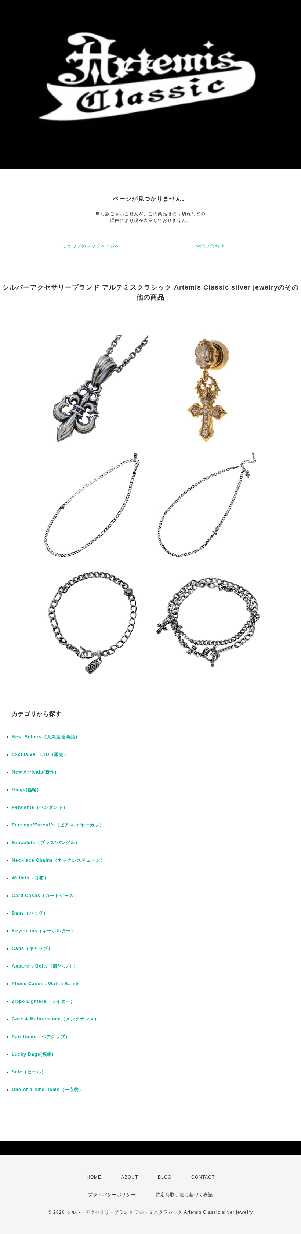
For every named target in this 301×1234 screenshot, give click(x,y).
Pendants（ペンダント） (40, 807)
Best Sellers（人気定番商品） (46, 736)
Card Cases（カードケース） (45, 895)
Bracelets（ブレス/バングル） (46, 842)
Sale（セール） (29, 1072)
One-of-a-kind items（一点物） (48, 1089)
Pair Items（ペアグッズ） (41, 1036)
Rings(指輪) (25, 789)
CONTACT (203, 1177)
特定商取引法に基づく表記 (184, 1194)
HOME (94, 1177)
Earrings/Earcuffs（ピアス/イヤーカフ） (58, 825)
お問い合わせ (210, 246)
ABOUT (129, 1177)
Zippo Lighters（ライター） (43, 1001)
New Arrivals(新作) (34, 772)
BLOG (164, 1177)
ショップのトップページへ (91, 246)
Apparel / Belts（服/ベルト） (45, 966)
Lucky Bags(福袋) (33, 1054)
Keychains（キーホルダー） (44, 930)
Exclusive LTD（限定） (40, 754)
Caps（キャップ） (32, 948)
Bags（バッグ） (30, 913)
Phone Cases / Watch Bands (46, 983)
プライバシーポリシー (112, 1194)
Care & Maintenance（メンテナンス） (55, 1019)
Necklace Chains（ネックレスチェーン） (58, 860)
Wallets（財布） (30, 877)
